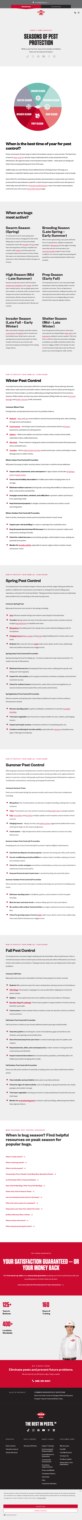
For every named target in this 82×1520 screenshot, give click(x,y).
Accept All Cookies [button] (40, 1506)
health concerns (22, 399)
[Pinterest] (49, 56)
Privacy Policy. (41, 1498)
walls (66, 333)
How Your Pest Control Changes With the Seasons (53, 1395)
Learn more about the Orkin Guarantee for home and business (39, 1284)
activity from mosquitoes (14, 285)
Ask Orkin (45, 1477)
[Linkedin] (54, 56)
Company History (48, 1473)
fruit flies (29, 815)
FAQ (43, 1480)
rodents (18, 250)
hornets (39, 636)
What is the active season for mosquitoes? (20, 1203)
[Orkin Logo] (41, 12)
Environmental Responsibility (47, 1450)
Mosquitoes (55, 245)
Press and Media (48, 1470)
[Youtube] (43, 56)
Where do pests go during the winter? (19, 1226)
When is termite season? (14, 1168)
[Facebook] (38, 56)
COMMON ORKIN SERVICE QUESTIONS (49, 1392)
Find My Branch (66, 1452)
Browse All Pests (30, 1446)
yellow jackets (45, 823)
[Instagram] (33, 56)
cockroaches (10, 333)
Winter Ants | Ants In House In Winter (19, 1191)
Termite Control (12, 1449)
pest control (18, 157)
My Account (64, 1446)
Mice (20, 418)
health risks (55, 811)
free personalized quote (38, 185)
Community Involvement (46, 1460)
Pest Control (10, 1446)
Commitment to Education (48, 1455)
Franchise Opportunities (47, 1466)
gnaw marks (21, 475)
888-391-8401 (42, 1380)
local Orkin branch (34, 188)
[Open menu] (78, 12)
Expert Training (48, 1446)
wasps (29, 285)
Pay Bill (63, 1449)
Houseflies (18, 815)
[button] (10, 1515)
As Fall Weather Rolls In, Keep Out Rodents (21, 1180)
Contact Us (64, 1456)
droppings (70, 471)
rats (26, 418)
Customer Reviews (49, 1483)
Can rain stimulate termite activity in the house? (22, 1197)
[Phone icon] (75, 12)
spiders (20, 333)
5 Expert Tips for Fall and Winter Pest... (48, 1398)
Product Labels (66, 1459)
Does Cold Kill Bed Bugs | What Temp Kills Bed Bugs (24, 1185)
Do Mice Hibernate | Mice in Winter (18, 1214)
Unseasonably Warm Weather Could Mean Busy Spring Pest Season (29, 1174)
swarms (57, 729)
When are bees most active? (16, 1220)
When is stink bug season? (15, 1162)
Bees (25, 636)
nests (12, 475)
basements (46, 336)
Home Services (12, 1452)
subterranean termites (32, 450)
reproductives (20, 623)
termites (26, 244)
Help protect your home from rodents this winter (23, 1209)
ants (33, 244)
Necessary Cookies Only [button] (40, 1511)
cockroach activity (48, 251)
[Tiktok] (27, 56)
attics (71, 333)
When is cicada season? (14, 1156)
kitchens (66, 426)
